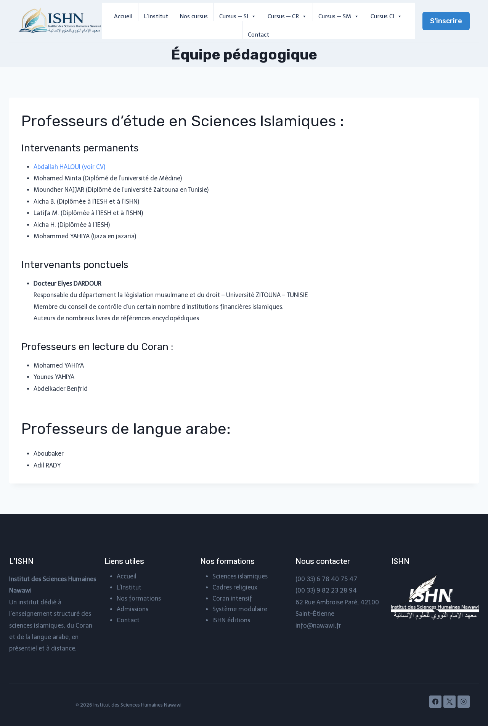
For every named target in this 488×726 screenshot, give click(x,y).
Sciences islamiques (240, 576)
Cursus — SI (233, 16)
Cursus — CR (283, 16)
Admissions (132, 609)
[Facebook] (435, 701)
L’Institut (129, 587)
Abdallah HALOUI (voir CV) (69, 166)
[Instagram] (464, 701)
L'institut (156, 16)
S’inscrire (446, 21)
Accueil (123, 16)
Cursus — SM (334, 16)
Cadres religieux (234, 587)
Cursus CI (382, 16)
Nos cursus (194, 16)
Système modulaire (239, 609)
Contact (258, 34)
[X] (449, 701)
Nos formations (139, 598)
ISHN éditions (231, 620)
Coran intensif (232, 598)
